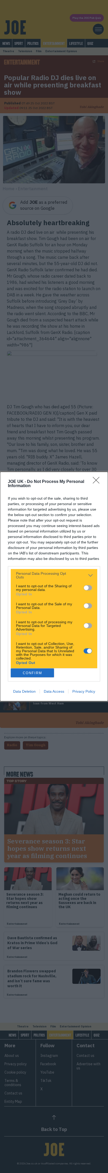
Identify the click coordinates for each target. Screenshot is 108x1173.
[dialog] (54, 586)
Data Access (54, 691)
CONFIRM (32, 673)
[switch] (88, 587)
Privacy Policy (83, 691)
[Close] (98, 482)
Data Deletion (24, 691)
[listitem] (54, 575)
